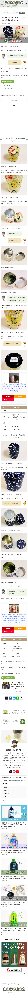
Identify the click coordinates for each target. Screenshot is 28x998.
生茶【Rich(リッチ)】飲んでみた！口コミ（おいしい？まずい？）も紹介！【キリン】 (14, 878)
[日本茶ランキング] (14, 970)
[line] (17, 698)
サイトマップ (12, 984)
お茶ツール (7, 788)
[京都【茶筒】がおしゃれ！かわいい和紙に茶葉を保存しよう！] (14, 698)
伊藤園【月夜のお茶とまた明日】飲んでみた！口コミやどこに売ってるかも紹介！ (13, 852)
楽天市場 (8, 396)
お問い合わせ (19, 984)
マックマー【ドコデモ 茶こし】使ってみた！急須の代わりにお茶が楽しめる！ (14, 903)
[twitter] (6, 698)
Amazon (20, 396)
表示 (16, 100)
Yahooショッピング (8, 399)
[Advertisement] (14, 121)
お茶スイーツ (7, 794)
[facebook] (10, 698)
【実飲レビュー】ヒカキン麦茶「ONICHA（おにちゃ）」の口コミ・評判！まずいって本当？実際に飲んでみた (13, 825)
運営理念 (4, 983)
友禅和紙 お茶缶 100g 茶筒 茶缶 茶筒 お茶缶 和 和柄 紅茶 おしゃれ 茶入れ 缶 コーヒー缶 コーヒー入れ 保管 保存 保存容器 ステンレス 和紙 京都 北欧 (14, 387)
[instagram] (14, 771)
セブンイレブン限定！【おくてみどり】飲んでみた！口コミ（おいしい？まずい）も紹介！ (13, 930)
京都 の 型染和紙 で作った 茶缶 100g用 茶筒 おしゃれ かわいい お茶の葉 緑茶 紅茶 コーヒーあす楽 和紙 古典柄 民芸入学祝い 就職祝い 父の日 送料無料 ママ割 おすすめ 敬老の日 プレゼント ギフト (14, 618)
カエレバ (16, 391)
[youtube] (17, 771)
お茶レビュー (7, 791)
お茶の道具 (4, 703)
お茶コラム (7, 797)
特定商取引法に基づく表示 (13, 983)
